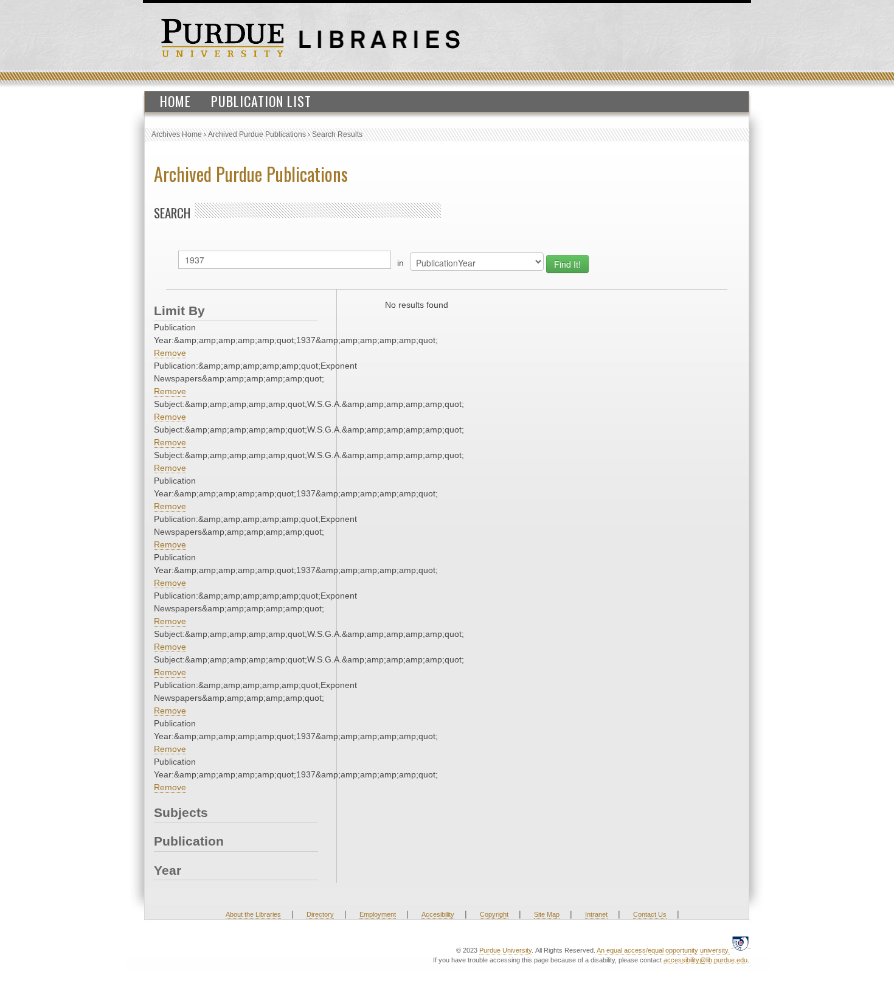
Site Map (547, 914)
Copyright (494, 914)
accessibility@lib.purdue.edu (705, 960)
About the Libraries (253, 914)
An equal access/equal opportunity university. (663, 950)
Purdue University (505, 950)
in (400, 263)
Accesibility (437, 914)
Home (175, 101)
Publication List (261, 101)
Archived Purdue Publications (257, 134)
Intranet (596, 914)
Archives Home (176, 134)
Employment (377, 914)
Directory (320, 914)
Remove (170, 353)
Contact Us (650, 914)
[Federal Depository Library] (740, 943)
